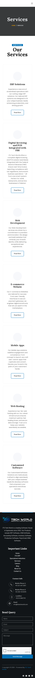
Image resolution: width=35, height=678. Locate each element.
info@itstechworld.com (21, 604)
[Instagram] (29, 676)
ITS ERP (17, 556)
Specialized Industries (17, 558)
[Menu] (32, 3)
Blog (17, 566)
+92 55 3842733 (21, 598)
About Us (17, 569)
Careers (17, 563)
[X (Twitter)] (26, 676)
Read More (17, 112)
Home (17, 553)
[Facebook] (23, 676)
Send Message (17, 656)
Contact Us (17, 571)
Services (17, 561)
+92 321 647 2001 (20, 585)
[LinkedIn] (32, 676)
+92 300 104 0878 (20, 592)
